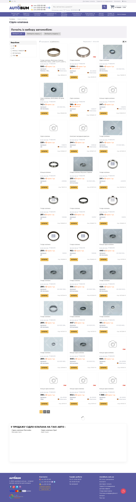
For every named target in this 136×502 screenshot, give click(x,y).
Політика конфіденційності (108, 493)
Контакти (117, 1)
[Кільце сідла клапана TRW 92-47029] (53, 380)
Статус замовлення (107, 479)
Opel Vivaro (45, 432)
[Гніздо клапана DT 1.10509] (83, 236)
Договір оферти (104, 488)
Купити (44, 75)
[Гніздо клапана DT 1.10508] (53, 200)
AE (14, 46)
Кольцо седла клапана (106, 98)
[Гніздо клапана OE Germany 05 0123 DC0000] (112, 272)
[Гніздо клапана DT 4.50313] (113, 164)
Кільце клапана (45, 172)
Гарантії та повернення (107, 486)
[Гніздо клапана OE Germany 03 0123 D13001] (83, 308)
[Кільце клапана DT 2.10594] (53, 164)
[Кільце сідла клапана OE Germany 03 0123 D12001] (83, 344)
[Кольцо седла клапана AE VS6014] (113, 89)
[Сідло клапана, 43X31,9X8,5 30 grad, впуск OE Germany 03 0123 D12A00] (53, 89)
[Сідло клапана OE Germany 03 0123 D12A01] (112, 51)
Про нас (102, 498)
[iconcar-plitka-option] (123, 42)
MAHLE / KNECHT (19, 50)
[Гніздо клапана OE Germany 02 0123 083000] (53, 344)
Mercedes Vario (17, 432)
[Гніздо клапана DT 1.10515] (113, 200)
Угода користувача (105, 491)
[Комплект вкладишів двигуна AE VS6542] (83, 127)
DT (13, 48)
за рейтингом (54, 41)
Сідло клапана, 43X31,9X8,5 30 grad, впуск (52, 99)
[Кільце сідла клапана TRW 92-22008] (113, 344)
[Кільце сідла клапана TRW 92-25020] (83, 380)
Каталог (102, 495)
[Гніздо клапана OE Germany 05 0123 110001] (83, 272)
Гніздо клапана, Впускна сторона (81, 172)
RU (15, 1)
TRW (14, 55)
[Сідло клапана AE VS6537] (83, 89)
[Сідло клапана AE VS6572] (53, 127)
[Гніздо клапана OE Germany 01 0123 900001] (112, 127)
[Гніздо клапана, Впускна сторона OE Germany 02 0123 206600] (83, 164)
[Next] (48, 411)
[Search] (104, 7)
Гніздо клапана (75, 60)
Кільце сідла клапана (106, 244)
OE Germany (17, 53)
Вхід (124, 1)
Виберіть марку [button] (33, 33)
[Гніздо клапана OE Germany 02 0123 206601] (53, 308)
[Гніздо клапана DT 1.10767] (83, 200)
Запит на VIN (45, 489)
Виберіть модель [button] (51, 33)
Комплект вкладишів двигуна (79, 136)
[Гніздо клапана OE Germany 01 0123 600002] (112, 308)
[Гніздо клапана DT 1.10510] (53, 236)
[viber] (10, 487)
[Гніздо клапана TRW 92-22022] (83, 51)
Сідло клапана (104, 60)
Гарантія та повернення (104, 1)
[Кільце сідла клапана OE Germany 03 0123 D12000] (112, 236)
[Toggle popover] (123, 491)
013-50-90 (39, 5)
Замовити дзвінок (45, 486)
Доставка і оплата (89, 1)
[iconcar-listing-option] (126, 42)
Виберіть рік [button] (17, 33)
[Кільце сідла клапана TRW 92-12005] (113, 380)
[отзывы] (16, 496)
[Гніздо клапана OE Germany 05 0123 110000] (53, 272)
